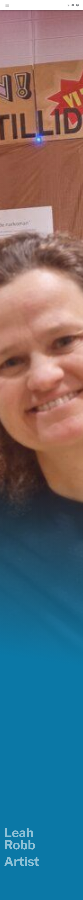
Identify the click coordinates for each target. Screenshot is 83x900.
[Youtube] (73, 5)
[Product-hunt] (77, 5)
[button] (7, 5)
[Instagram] (68, 5)
